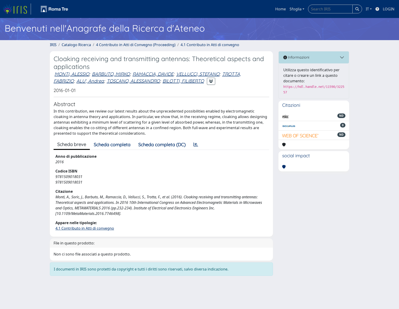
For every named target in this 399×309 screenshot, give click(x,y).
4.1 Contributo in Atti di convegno (210, 44)
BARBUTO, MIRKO (111, 74)
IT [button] (367, 9)
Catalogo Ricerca (76, 44)
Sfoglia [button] (296, 9)
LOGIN (388, 9)
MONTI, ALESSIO (71, 74)
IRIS (53, 44)
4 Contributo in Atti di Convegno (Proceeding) (135, 44)
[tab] (196, 144)
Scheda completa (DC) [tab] (162, 144)
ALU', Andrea (90, 81)
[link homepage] (17, 9)
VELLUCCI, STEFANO (197, 74)
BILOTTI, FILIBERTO (183, 81)
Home (280, 9)
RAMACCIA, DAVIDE (153, 74)
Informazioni (298, 57)
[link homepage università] (54, 9)
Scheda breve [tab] (71, 144)
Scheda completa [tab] (112, 144)
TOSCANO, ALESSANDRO (133, 81)
